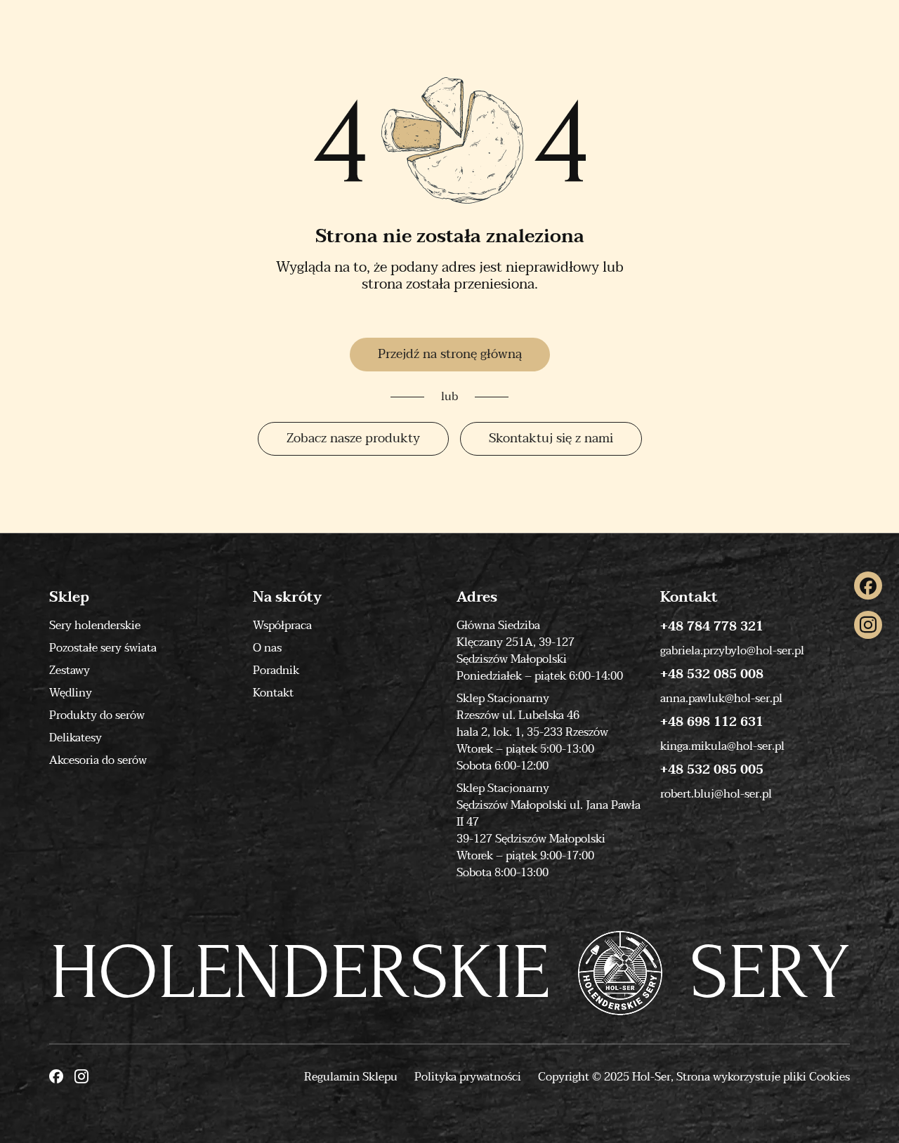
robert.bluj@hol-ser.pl (716, 794)
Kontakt (273, 693)
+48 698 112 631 (711, 722)
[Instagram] (868, 625)
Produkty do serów (97, 715)
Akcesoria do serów (98, 760)
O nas (267, 648)
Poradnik (276, 670)
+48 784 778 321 (711, 627)
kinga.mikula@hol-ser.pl (722, 746)
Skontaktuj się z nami (551, 438)
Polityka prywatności (467, 1077)
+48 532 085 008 (711, 675)
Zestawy (69, 670)
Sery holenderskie (94, 625)
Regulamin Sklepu (351, 1077)
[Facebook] (868, 586)
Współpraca (282, 625)
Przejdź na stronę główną (450, 354)
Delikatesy (75, 738)
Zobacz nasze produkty (353, 438)
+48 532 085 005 (711, 770)
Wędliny (70, 693)
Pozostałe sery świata (103, 648)
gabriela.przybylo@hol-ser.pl (732, 650)
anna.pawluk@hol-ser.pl (721, 698)
